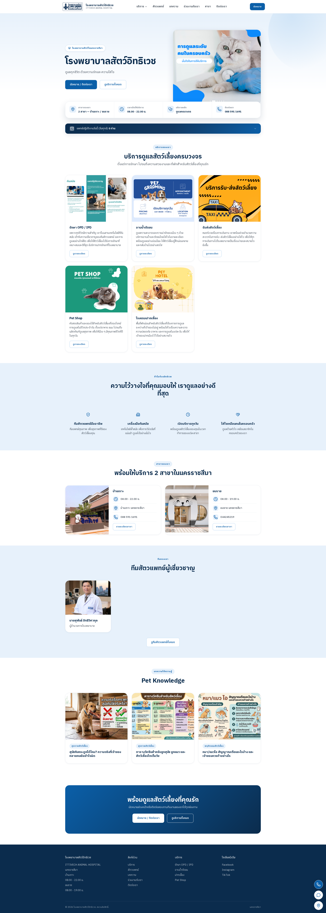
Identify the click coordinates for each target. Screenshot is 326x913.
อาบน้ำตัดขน (181, 870)
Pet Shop (180, 880)
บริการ (140, 7)
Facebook (228, 865)
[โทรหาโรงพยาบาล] (318, 884)
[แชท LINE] (318, 895)
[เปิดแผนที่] (318, 905)
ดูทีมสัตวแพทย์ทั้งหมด (163, 642)
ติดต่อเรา (221, 7)
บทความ (173, 7)
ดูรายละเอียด (79, 254)
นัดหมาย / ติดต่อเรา (81, 84)
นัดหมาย (257, 6)
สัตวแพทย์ (158, 7)
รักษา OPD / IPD (184, 865)
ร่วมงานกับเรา (192, 7)
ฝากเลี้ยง (179, 875)
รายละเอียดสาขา (124, 527)
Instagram (228, 870)
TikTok (226, 875)
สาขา (208, 7)
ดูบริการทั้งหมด (113, 84)
